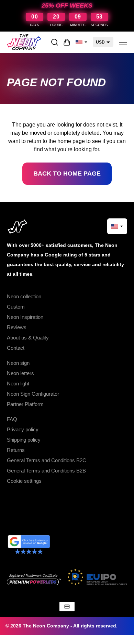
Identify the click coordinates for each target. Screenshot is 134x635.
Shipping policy (24, 440)
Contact (15, 348)
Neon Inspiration (25, 317)
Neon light (18, 383)
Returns (16, 450)
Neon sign (18, 363)
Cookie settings (24, 481)
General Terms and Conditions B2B (46, 471)
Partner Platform (25, 404)
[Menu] (123, 42)
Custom (16, 307)
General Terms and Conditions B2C (46, 460)
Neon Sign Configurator (33, 394)
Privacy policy (22, 429)
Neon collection (24, 296)
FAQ (12, 419)
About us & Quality (28, 337)
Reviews (16, 327)
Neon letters (20, 373)
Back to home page (67, 173)
